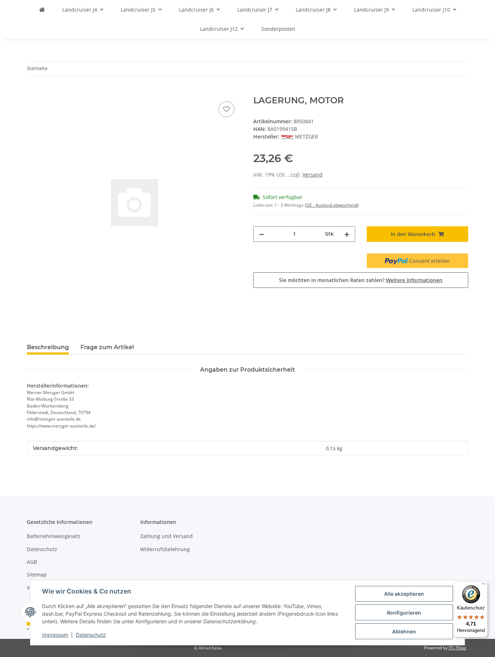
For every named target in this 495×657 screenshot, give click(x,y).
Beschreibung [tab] (48, 347)
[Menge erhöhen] (347, 234)
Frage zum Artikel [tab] (107, 347)
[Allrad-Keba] (42, 9)
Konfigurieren (404, 613)
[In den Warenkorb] (32, 91)
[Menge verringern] (262, 234)
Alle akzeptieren (404, 594)
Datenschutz (91, 635)
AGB (32, 561)
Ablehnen (404, 631)
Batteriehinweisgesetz (53, 536)
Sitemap (37, 574)
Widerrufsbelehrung (165, 549)
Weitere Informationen (414, 280)
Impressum (55, 635)
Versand (313, 174)
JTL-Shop (457, 648)
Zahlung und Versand (166, 536)
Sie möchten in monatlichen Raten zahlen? (360, 280)
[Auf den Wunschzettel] (226, 109)
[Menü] (483, 585)
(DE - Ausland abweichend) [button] (332, 205)
